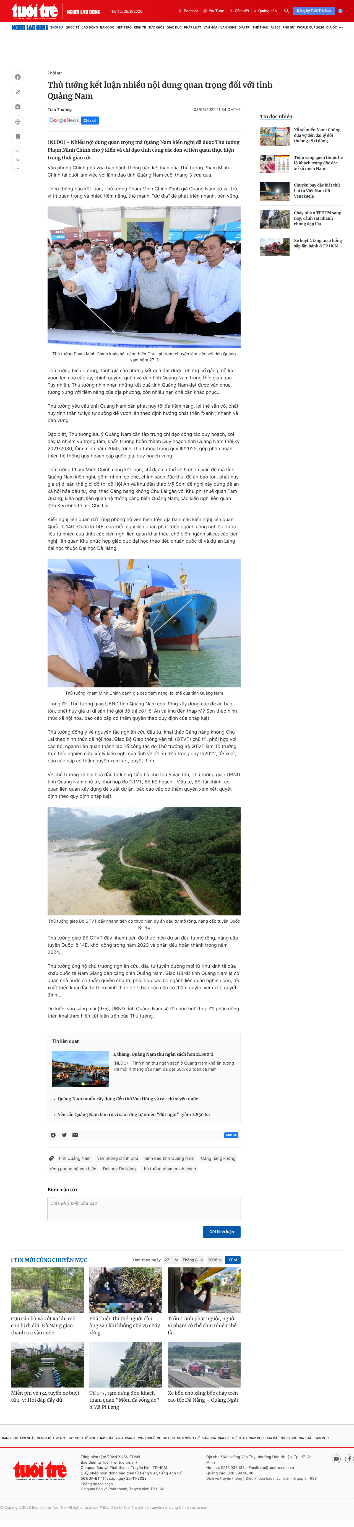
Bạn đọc (107, 27)
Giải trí (244, 27)
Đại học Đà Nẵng (119, 1168)
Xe (159, 1438)
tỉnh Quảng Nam (74, 1158)
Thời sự (56, 27)
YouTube (216, 11)
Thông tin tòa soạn (97, 1484)
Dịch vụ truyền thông (224, 1478)
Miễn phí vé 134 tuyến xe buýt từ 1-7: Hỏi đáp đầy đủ (45, 1396)
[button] (17, 150)
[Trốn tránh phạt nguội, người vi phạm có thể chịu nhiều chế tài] (204, 1290)
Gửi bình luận (221, 1232)
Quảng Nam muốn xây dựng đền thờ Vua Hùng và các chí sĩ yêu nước (128, 1099)
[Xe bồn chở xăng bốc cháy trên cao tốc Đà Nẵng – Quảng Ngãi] (204, 1365)
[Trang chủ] (30, 27)
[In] (17, 122)
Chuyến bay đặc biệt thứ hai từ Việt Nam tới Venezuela (317, 191)
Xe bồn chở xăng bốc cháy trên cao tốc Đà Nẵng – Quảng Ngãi (203, 1396)
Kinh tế (140, 27)
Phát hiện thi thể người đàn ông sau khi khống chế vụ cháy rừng (124, 1326)
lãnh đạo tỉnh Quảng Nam (169, 1158)
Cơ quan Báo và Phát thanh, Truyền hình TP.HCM (123, 1489)
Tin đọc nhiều (276, 116)
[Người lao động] (83, 11)
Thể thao (260, 27)
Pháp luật (192, 27)
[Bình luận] (17, 107)
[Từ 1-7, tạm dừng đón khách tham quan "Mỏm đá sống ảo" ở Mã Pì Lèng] (125, 1365)
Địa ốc (331, 27)
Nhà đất (272, 1438)
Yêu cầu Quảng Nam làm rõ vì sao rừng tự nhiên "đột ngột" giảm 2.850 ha (134, 1114)
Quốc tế (72, 27)
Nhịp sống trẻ (189, 1438)
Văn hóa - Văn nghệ (220, 27)
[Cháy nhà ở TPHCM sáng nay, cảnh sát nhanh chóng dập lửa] (275, 219)
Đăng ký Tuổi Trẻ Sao (314, 11)
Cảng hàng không (218, 1158)
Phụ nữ (289, 27)
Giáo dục (174, 27)
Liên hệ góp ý (294, 1478)
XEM (232, 1260)
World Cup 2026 (310, 27)
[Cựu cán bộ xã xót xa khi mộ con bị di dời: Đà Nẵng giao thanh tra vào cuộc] (47, 1290)
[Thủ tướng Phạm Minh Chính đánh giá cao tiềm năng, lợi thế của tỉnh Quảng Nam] (144, 623)
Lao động (90, 27)
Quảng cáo (267, 11)
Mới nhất (27, 1438)
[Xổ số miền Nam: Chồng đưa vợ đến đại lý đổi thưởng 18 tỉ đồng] (275, 136)
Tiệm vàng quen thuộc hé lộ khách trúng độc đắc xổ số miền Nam (318, 163)
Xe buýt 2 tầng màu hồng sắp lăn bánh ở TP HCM (318, 243)
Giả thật (306, 1438)
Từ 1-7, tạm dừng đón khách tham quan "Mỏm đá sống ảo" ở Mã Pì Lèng (124, 1400)
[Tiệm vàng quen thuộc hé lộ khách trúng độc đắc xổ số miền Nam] (275, 164)
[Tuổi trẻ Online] (40, 1471)
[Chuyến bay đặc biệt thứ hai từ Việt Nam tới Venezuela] (275, 191)
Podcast (191, 11)
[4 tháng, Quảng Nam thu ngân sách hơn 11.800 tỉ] (80, 1069)
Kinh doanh (125, 1438)
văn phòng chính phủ (117, 1158)
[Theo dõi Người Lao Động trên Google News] (64, 120)
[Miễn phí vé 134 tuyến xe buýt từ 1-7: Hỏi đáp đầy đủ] (47, 1365)
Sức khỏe (156, 27)
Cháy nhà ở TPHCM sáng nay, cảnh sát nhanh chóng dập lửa (317, 218)
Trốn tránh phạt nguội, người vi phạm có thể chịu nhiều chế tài (202, 1326)
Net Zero (124, 27)
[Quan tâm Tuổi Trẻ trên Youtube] (336, 1458)
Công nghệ (146, 1438)
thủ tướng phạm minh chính (169, 1168)
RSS (313, 1478)
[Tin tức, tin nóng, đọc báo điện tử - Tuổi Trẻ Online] (39, 11)
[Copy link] (17, 92)
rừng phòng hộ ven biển (73, 1168)
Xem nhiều (45, 1438)
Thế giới (88, 1438)
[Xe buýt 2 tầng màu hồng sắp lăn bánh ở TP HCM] (275, 247)
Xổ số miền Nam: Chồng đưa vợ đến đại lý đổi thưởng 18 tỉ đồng (317, 135)
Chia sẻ (90, 120)
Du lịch (169, 1438)
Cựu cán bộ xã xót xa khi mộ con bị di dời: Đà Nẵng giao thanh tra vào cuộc (43, 1326)
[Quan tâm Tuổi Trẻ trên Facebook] (349, 1458)
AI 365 (275, 27)
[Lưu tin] (17, 137)
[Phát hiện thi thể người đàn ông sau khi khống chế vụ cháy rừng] (125, 1290)
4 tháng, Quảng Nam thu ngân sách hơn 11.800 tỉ (163, 1054)
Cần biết (242, 11)
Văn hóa (209, 1438)
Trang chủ (9, 1438)
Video (60, 1438)
